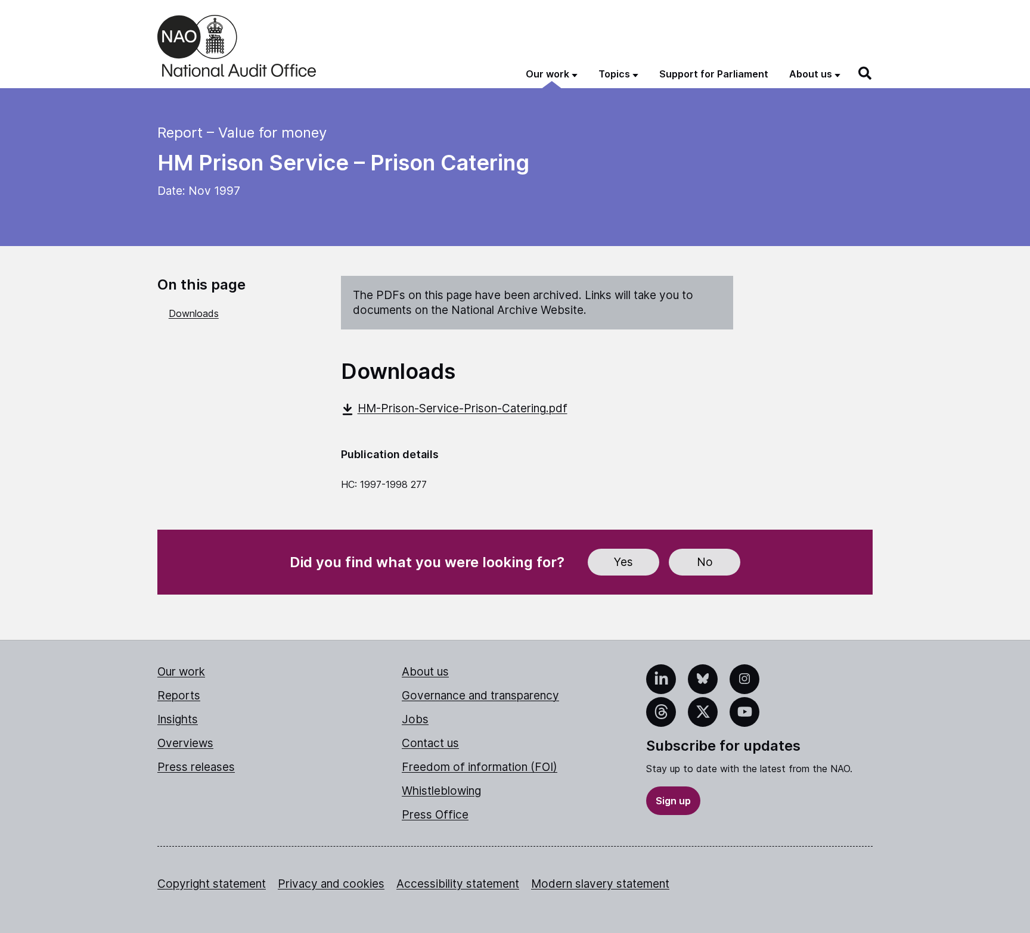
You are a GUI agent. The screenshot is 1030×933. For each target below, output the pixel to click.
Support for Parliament (713, 74)
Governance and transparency (480, 695)
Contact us (430, 743)
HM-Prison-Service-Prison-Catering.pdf (462, 408)
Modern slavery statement (600, 884)
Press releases (196, 767)
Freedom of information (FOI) (479, 767)
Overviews (185, 743)
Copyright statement (211, 884)
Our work (181, 672)
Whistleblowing (441, 791)
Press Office (435, 815)
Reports (178, 695)
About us (425, 672)
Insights (177, 719)
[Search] (865, 73)
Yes (623, 562)
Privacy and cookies (331, 884)
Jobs (415, 719)
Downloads (194, 313)
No (705, 562)
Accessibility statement (457, 884)
